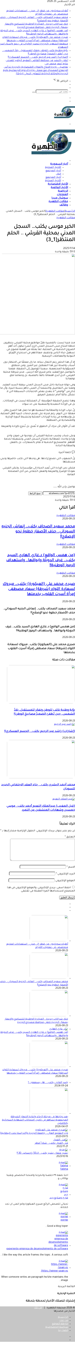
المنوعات (62, 194)
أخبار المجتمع (53, 170)
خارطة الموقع (60, 1324)
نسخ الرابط (35, 493)
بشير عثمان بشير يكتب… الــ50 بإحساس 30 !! (42, 1153)
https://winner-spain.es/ (54, 1271)
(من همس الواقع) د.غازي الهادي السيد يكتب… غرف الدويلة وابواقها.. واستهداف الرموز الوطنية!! (40, 560)
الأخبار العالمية (59, 187)
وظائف (63, 205)
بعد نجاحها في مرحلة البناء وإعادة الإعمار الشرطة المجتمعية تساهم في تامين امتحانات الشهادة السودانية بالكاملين (35, 1120)
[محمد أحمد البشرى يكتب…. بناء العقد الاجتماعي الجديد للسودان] (41, 778)
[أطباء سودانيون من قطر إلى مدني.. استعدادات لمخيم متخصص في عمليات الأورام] (49, 941)
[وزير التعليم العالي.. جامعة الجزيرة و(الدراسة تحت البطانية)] (51, 1130)
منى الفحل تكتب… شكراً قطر (51, 1143)
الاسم (71, 867)
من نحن (63, 1320)
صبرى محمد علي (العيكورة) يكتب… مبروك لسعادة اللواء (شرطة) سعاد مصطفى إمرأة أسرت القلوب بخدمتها (39, 589)
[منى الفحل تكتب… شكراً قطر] (60, 1140)
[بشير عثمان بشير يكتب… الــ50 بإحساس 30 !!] (63, 1150)
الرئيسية (70, 211)
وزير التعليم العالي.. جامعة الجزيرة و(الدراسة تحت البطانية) (34, 1133)
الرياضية (63, 191)
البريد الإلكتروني (65, 874)
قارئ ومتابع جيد (59, 1198)
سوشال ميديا (59, 198)
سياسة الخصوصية (56, 1327)
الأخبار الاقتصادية (58, 184)
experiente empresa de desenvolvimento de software (37, 1249)
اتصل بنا (63, 1330)
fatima (64, 1169)
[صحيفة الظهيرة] (64, 118)
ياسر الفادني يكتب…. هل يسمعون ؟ (48, 1082)
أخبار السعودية (59, 164)
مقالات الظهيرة (58, 201)
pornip (64, 1220)
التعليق (70, 837)
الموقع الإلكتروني (65, 880)
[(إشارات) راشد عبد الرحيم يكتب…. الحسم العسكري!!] (64, 724)
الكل (58, 174)
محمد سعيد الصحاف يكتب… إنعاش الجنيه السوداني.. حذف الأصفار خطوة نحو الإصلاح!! (38, 532)
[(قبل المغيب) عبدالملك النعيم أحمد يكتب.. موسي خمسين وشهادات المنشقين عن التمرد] (63, 799)
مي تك (38, 1308)
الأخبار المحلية (53, 167)
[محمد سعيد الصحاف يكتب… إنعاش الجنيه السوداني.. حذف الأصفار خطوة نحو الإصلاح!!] (49, 978)
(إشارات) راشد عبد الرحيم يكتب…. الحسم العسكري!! (38, 57)
